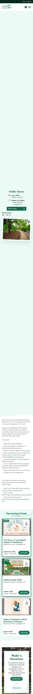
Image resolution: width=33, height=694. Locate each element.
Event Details (24, 553)
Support (28, 1)
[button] (16, 209)
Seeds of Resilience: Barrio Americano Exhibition (15, 620)
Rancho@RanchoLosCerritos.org (14, 457)
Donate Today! (16, 679)
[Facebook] (3, 215)
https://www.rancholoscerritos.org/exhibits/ (19, 494)
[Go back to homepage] (7, 7)
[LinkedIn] (8, 215)
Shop (23, 1)
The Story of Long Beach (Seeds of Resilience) (15, 541)
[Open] (29, 7)
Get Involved (16, 688)
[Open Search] (26, 7)
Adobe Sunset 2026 (13, 580)
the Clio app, (26, 450)
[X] (5, 215)
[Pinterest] (10, 215)
